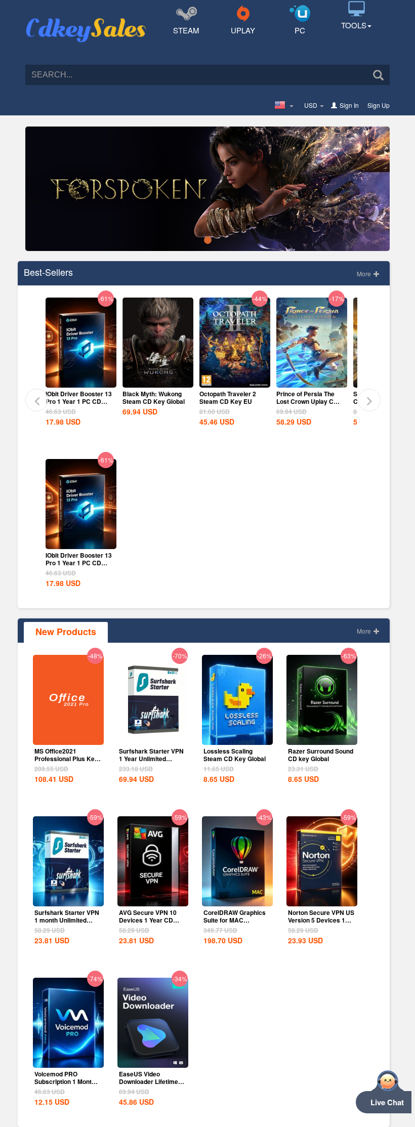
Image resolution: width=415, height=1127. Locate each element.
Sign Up (378, 105)
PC (300, 30)
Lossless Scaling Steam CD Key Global (234, 754)
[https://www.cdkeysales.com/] (86, 18)
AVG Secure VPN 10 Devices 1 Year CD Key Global (148, 920)
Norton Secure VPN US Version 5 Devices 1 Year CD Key (321, 920)
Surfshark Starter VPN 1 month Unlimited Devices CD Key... (66, 920)
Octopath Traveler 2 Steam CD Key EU (227, 397)
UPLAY (243, 30)
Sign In (349, 105)
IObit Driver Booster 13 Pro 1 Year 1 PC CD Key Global (79, 401)
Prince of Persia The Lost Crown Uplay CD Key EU (307, 401)
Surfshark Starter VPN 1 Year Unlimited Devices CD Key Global (151, 762)
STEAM (186, 30)
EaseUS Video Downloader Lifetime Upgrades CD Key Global (148, 1085)
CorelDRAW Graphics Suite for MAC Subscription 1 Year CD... (234, 924)
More (364, 273)
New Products (65, 631)
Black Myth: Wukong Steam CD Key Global (153, 397)
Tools (353, 25)
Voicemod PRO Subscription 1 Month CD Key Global (64, 1081)
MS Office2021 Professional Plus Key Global (66, 758)
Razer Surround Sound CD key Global (320, 754)
